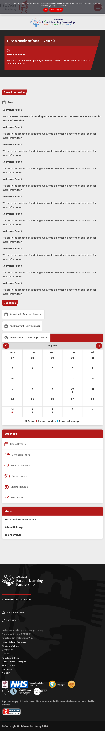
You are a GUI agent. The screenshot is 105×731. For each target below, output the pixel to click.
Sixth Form (17, 497)
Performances (20, 476)
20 (72, 388)
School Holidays (21, 454)
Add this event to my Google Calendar (29, 337)
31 (12, 409)
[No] (102, 7)
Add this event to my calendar (25, 325)
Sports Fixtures (19, 486)
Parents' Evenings (21, 465)
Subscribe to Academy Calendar (26, 314)
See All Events (18, 444)
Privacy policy (56, 10)
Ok (46, 10)
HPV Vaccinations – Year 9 (20, 519)
